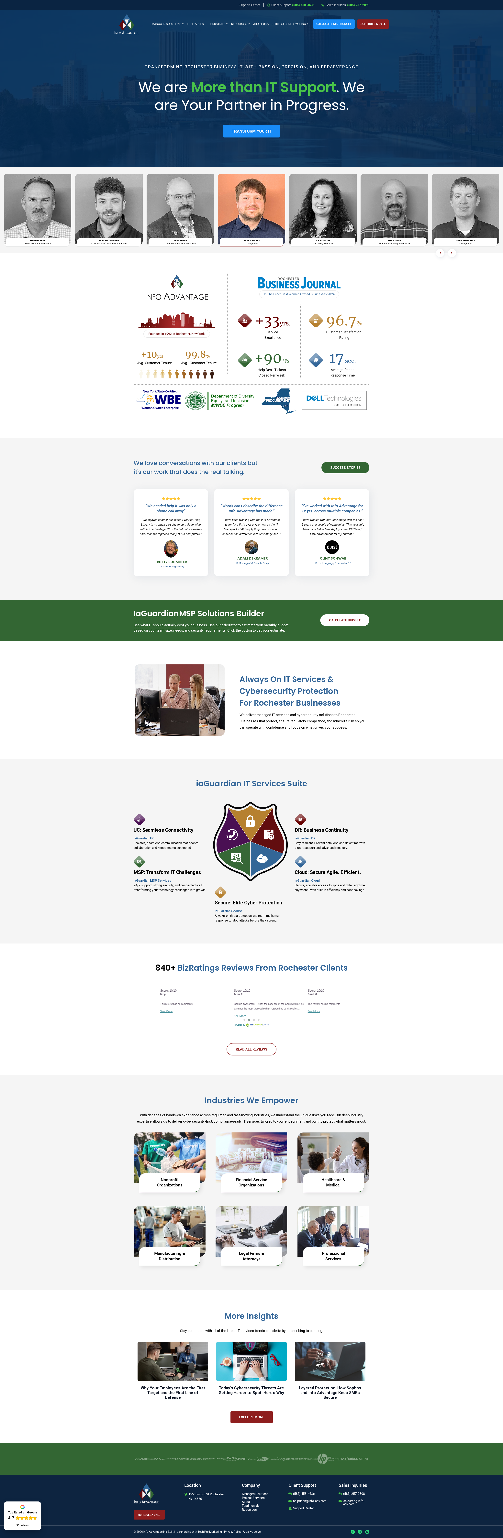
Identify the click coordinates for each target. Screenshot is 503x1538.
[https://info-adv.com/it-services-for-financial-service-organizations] (251, 1157)
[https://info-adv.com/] (127, 24)
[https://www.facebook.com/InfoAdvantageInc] (353, 1531)
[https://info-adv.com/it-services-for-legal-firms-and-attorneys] (251, 1231)
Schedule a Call (373, 24)
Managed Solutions (166, 24)
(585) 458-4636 (304, 1494)
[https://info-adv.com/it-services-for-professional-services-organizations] (333, 1231)
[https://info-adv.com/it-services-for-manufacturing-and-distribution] (170, 1231)
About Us (260, 24)
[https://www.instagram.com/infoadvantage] (367, 1531)
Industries (217, 24)
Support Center (303, 1508)
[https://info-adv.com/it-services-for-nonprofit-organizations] (170, 1157)
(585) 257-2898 (354, 1494)
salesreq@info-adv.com (354, 1502)
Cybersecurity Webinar (290, 24)
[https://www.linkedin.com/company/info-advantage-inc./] (360, 1531)
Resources (239, 24)
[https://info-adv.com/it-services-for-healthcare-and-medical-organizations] (333, 1157)
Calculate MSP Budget (334, 24)
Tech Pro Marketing (210, 1531)
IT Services (195, 24)
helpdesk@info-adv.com (309, 1501)
